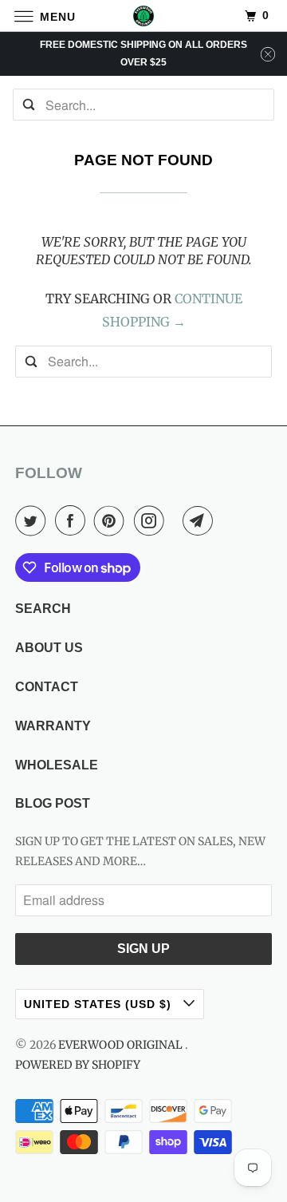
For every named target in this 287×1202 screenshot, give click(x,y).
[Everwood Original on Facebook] (73, 520)
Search (43, 608)
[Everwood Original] (143, 15)
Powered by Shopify (77, 1065)
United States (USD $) (99, 1004)
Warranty (53, 726)
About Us (49, 647)
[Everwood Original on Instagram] (152, 520)
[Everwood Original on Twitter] (33, 520)
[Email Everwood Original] (201, 520)
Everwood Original (121, 1045)
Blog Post (52, 803)
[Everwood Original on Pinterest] (112, 520)
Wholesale (56, 765)
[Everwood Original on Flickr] (176, 520)
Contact (46, 687)
